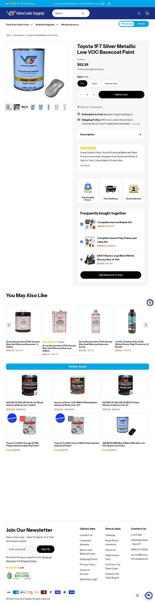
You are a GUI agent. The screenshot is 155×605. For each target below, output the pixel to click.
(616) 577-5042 (139, 549)
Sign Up (45, 549)
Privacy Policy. (29, 560)
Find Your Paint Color (17, 24)
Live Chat (136, 534)
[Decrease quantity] (80, 94)
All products (19, 35)
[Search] (83, 13)
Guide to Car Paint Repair (112, 575)
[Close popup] (150, 565)
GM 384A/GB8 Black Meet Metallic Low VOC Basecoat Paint (123, 444)
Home (8, 35)
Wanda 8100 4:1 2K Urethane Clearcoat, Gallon (137, 576)
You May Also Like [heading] (26, 295)
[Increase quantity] (94, 94)
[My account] (139, 13)
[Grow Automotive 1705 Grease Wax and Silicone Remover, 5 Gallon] (23, 321)
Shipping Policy (88, 559)
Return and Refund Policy (87, 551)
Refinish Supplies (45, 24)
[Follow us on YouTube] (109, 3)
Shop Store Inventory (111, 542)
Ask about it (142, 588)
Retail (141, 23)
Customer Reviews (85, 542)
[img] (110, 148)
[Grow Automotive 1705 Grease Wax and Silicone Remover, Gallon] (59, 321)
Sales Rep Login (88, 579)
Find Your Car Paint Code (113, 566)
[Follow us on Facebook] (103, 3)
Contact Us (86, 535)
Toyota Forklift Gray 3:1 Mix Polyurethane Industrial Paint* (76, 444)
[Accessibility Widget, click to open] (150, 302)
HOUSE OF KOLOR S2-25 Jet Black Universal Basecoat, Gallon (24, 403)
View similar (125, 588)
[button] (110, 134)
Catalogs (110, 535)
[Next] (146, 325)
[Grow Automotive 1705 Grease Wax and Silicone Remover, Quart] (95, 321)
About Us (110, 549)
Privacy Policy (88, 564)
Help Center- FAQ (112, 557)
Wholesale (127, 23)
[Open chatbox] (149, 595)
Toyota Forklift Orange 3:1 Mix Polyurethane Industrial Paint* (22, 444)
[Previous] (9, 325)
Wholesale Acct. (70, 24)
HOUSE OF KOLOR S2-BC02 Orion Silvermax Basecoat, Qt (120, 403)
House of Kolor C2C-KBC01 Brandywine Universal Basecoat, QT (75, 403)
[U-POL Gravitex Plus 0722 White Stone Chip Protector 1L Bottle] (132, 321)
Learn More (136, 124)
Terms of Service (85, 571)
